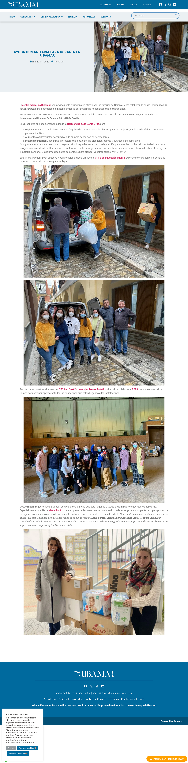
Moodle (147, 4)
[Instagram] (170, 4)
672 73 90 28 (105, 4)
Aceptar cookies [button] (26, 748)
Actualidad (89, 16)
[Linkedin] (174, 4)
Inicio (12, 16)
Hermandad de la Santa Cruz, (83, 123)
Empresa (72, 16)
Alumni (120, 4)
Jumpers (178, 720)
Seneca (133, 4)
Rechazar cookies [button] (17, 753)
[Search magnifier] (176, 16)
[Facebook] (160, 4)
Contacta (105, 16)
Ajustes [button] (11, 748)
